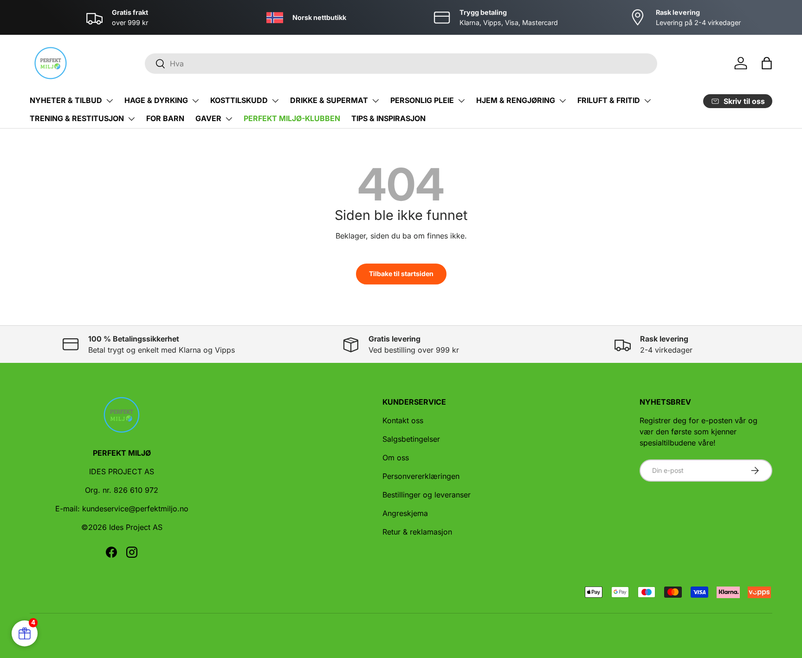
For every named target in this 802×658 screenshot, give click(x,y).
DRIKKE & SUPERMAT (329, 100)
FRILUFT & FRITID (608, 100)
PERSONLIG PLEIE (422, 100)
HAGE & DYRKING (156, 100)
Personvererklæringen (420, 476)
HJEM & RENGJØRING (515, 100)
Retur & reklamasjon (417, 531)
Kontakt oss (402, 420)
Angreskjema (405, 513)
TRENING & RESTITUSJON (77, 118)
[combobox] (401, 63)
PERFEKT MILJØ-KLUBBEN (292, 118)
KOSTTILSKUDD (239, 100)
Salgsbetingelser (411, 439)
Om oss (395, 457)
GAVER (208, 118)
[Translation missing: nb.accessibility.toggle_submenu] (109, 100)
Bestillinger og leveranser (426, 494)
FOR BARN (165, 118)
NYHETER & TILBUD (66, 100)
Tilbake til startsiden (401, 273)
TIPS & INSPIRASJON (388, 118)
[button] (767, 63)
